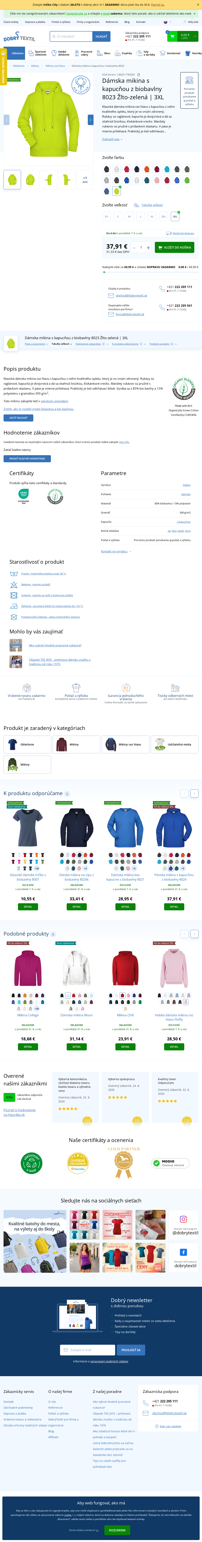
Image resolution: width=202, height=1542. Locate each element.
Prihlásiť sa (131, 1350)
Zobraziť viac (111, 139)
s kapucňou (184, 522)
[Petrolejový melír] (146, 180)
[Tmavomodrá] (136, 169)
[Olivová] (187, 169)
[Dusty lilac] (31, 1002)
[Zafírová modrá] (42, 1002)
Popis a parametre (35, 343)
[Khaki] (42, 862)
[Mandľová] (76, 1008)
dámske (186, 494)
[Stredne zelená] (140, 1002)
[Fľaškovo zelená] (128, 1002)
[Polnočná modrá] (110, 1002)
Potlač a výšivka (61, 22)
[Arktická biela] (36, 1002)
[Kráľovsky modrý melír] (126, 180)
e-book (105, 13)
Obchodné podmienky (18, 1407)
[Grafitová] (177, 169)
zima (188, 531)
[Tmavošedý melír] (71, 1008)
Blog (127, 22)
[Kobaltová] (177, 180)
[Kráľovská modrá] (31, 862)
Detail (28, 906)
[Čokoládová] (174, 1002)
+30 (37, 1008)
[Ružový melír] (156, 180)
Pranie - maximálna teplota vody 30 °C (43, 573)
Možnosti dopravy (183, 233)
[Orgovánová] (19, 1008)
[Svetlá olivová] (168, 1002)
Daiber (187, 485)
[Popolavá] (136, 180)
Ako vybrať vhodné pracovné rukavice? (55, 645)
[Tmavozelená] (30, 868)
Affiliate (53, 1437)
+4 (85, 868)
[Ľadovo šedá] (85, 1002)
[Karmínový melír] (167, 180)
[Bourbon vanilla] (68, 1002)
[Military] (122, 1002)
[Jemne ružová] (186, 1002)
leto (174, 531)
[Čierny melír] (116, 180)
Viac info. (124, 442)
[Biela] (116, 169)
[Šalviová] (62, 1002)
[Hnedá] (42, 855)
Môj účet (193, 22)
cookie (67, 1515)
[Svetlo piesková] (183, 995)
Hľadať (101, 36)
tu (97, 1530)
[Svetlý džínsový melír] (106, 191)
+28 (37, 868)
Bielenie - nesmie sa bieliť (35, 584)
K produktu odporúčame (127, 343)
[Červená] (126, 169)
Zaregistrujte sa (76, 13)
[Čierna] (106, 169)
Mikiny (35, 66)
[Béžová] (31, 995)
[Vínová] (156, 169)
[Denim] (79, 1002)
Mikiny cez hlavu (55, 66)
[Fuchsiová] (91, 1002)
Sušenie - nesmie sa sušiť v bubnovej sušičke (47, 595)
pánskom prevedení (54, 401)
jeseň (181, 531)
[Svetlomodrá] (19, 868)
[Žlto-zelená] (116, 191)
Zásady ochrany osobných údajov (25, 1425)
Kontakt (141, 22)
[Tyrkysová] (167, 169)
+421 (138, 36)
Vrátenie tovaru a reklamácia (22, 1419)
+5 (134, 868)
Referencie (112, 22)
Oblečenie (18, 66)
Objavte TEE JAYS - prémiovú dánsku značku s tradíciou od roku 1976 (112, 1419)
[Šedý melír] (106, 180)
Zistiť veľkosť (18, 418)
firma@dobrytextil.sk (130, 314)
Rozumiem (117, 1530)
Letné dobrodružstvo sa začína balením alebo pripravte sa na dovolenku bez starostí (113, 1449)
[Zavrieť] (198, 5)
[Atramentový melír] (171, 868)
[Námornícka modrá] (74, 1002)
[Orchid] (82, 1008)
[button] (91, 120)
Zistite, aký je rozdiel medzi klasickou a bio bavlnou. (39, 409)
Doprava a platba (35, 22)
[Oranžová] (146, 169)
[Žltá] (25, 862)
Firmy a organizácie (88, 22)
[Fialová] (42, 995)
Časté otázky (11, 22)
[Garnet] (140, 995)
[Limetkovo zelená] (187, 180)
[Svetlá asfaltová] (171, 995)
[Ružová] (19, 862)
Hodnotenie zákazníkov (90, 343)
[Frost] (91, 995)
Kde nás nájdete (170, 1426)
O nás (52, 1402)
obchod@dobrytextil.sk (131, 295)
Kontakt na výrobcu (114, 551)
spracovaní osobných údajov (109, 1361)
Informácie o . (101, 1361)
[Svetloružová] (24, 1008)
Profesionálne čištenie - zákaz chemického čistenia (50, 617)
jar (169, 531)
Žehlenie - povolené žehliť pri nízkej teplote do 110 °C (52, 606)
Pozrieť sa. (158, 4)
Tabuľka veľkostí (152, 205)
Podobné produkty (161, 343)
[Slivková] (180, 1002)
